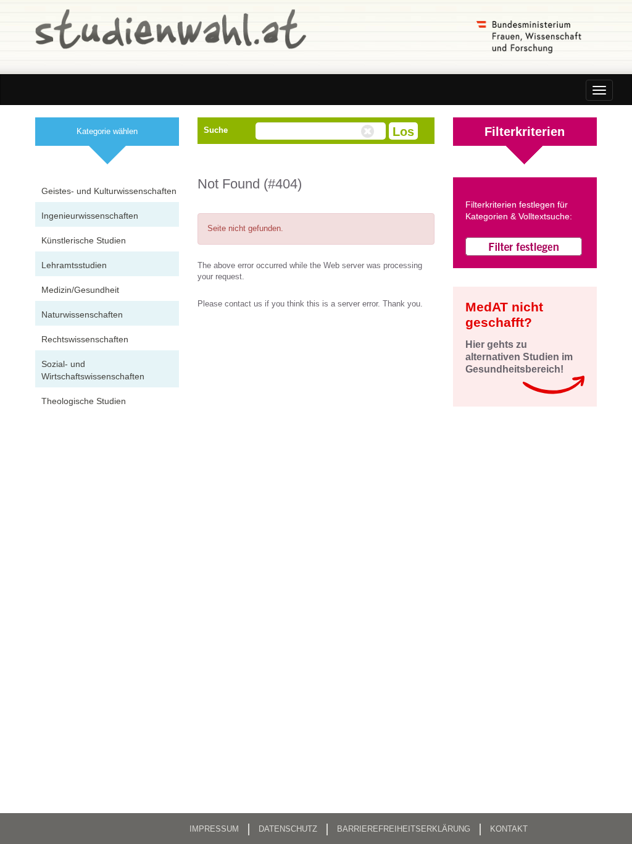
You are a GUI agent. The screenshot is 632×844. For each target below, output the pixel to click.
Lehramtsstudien (74, 265)
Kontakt (509, 828)
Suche (216, 130)
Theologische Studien (83, 401)
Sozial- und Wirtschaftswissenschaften (92, 370)
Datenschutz (288, 828)
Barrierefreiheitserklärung (403, 828)
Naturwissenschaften (82, 314)
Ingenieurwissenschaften (89, 216)
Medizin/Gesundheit (80, 290)
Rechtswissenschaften (84, 339)
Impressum (214, 828)
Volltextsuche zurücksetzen (369, 131)
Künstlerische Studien (83, 240)
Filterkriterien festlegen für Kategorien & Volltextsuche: (518, 210)
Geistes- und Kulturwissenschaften (109, 191)
